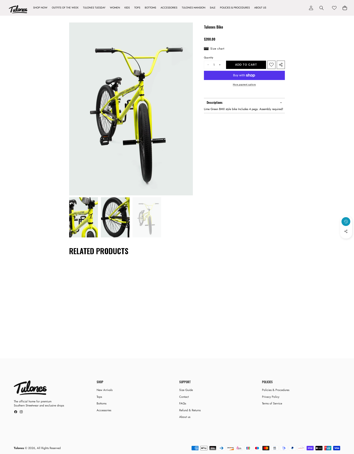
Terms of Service (272, 403)
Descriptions (215, 102)
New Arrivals (104, 390)
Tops (99, 397)
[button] (321, 8)
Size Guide (186, 390)
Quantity (208, 57)
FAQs (182, 403)
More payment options (244, 84)
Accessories (104, 410)
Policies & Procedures (275, 390)
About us (184, 417)
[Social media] (345, 231)
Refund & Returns (190, 410)
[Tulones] (18, 10)
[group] (83, 217)
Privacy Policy (270, 397)
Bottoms (101, 403)
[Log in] (311, 8)
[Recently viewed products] (345, 221)
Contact (184, 397)
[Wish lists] (334, 8)
